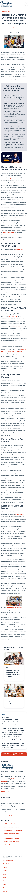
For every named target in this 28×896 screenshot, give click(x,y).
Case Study (6, 863)
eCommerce (21, 724)
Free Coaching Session (12, 801)
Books (7, 717)
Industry (9, 730)
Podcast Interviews (7, 734)
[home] (6, 4)
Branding (13, 717)
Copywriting (16, 721)
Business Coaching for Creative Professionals (11, 834)
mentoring (4, 781)
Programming (5, 739)
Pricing (5, 867)
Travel (22, 745)
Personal (21, 732)
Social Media (5, 743)
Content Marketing (7, 721)
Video (3, 747)
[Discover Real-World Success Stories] (11, 157)
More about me (5, 791)
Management (20, 730)
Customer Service (6, 724)
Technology (5, 745)
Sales (11, 741)
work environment (12, 316)
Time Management (14, 745)
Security (16, 741)
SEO (21, 741)
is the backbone (19, 249)
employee (9, 178)
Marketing (4, 732)
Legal (14, 730)
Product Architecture (7, 736)
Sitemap (5, 891)
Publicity (18, 739)
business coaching (16, 778)
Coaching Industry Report (9, 844)
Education (4, 726)
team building (16, 326)
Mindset (11, 732)
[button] (26, 4)
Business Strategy (7, 719)
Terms (4, 887)
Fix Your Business (12, 728)
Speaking (5, 870)
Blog (3, 717)
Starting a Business (15, 743)
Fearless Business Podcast (16, 726)
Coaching (15, 719)
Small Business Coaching (9, 823)
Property (13, 739)
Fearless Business (8, 860)
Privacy (5, 884)
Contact (5, 881)
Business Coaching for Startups (11, 838)
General (4, 730)
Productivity (17, 736)
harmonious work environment (15, 607)
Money (15, 732)
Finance (4, 728)
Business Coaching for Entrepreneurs (12, 830)
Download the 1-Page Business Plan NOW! (14, 754)
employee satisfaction (8, 232)
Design (14, 724)
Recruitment (5, 741)
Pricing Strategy (17, 734)
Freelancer (21, 728)
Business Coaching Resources (11, 841)
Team (14, 27)
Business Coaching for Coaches (11, 827)
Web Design (9, 747)
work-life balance (19, 514)
